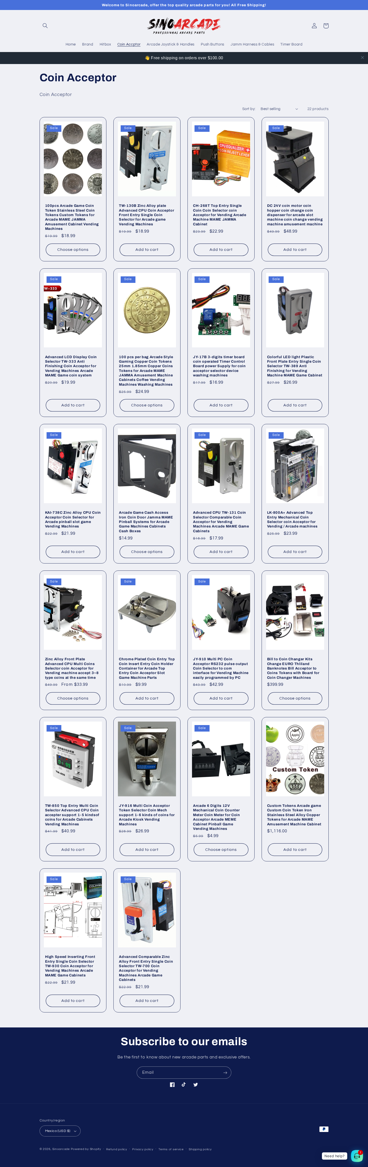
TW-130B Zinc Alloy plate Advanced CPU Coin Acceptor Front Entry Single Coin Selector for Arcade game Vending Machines (146, 215)
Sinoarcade (61, 1149)
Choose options (73, 250)
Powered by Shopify (86, 1149)
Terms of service (171, 1149)
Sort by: (248, 109)
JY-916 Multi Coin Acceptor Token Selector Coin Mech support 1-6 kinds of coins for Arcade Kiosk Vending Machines (147, 815)
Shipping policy (200, 1149)
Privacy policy (142, 1149)
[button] (45, 26)
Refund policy (116, 1149)
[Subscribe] (225, 1072)
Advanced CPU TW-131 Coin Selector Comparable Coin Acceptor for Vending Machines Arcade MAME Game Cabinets (221, 521)
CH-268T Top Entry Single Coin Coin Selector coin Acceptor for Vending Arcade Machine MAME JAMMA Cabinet (219, 215)
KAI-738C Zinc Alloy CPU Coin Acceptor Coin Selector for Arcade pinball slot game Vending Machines (73, 519)
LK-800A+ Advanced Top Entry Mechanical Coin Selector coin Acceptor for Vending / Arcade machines (292, 519)
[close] (362, 57)
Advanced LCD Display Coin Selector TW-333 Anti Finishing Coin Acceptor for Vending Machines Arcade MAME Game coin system (71, 366)
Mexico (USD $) (57, 1131)
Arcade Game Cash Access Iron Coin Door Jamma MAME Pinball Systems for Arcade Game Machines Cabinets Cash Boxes (146, 521)
